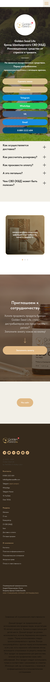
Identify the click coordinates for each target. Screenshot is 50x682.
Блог (4, 528)
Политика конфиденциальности (13, 551)
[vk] (13, 452)
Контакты (6, 547)
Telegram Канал (8, 492)
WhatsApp (25, 106)
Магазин (6, 512)
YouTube (7, 496)
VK (25, 114)
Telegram (25, 97)
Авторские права (8, 559)
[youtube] (18, 452)
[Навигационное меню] (46, 3)
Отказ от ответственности (12, 564)
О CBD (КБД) (7, 524)
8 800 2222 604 (25, 130)
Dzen (4, 500)
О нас (5, 516)
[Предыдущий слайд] (2, 235)
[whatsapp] (9, 452)
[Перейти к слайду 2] (25, 259)
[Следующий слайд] (47, 235)
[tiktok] (27, 452)
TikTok (9, 500)
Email (25, 122)
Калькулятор (7, 520)
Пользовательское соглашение (13, 555)
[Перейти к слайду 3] (27, 259)
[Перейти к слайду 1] (22, 259)
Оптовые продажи (9, 536)
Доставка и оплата (9, 532)
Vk (3, 496)
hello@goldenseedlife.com (11, 480)
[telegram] (4, 452)
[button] (25, 350)
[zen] (23, 452)
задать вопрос (14, 484)
